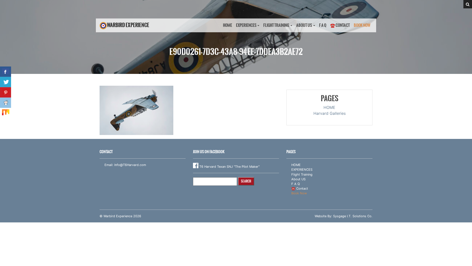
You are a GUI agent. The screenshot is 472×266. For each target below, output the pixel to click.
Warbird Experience (128, 25)
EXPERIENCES (246, 25)
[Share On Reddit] (5, 103)
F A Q (322, 25)
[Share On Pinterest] (5, 92)
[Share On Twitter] (5, 82)
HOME (227, 25)
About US (304, 25)
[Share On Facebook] (5, 71)
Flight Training (276, 25)
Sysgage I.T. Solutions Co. (352, 216)
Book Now (362, 25)
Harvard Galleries (329, 113)
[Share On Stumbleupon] (5, 113)
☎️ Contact (340, 25)
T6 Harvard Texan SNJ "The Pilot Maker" (229, 166)
